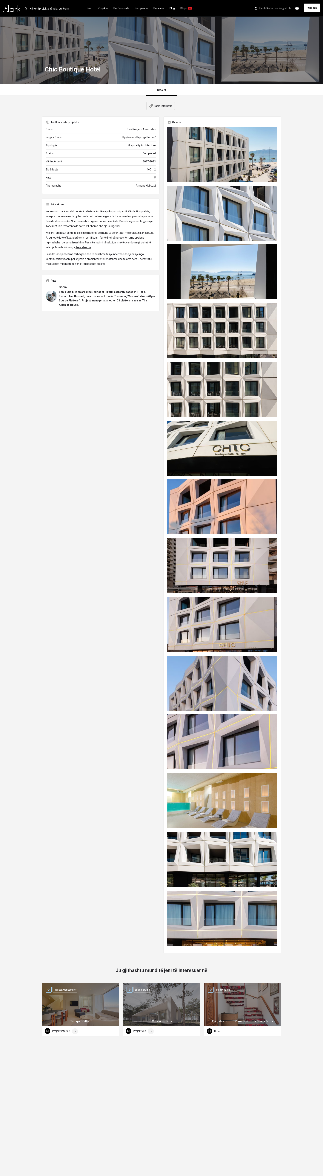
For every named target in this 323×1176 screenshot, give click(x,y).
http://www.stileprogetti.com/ (138, 137)
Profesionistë (121, 8)
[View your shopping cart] (297, 8)
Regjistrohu (285, 8)
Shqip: (184, 8)
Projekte (103, 8)
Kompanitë (141, 8)
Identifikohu (266, 8)
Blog (172, 8)
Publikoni (312, 7)
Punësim (158, 8)
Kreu (89, 8)
